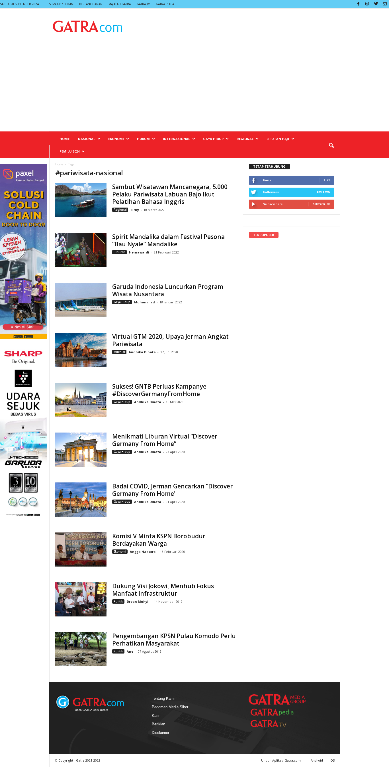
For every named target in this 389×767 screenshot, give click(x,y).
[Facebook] (358, 4)
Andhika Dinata (142, 352)
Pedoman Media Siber (170, 707)
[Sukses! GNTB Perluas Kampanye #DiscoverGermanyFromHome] (81, 400)
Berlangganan (91, 4)
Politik (118, 601)
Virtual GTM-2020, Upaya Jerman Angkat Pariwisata (170, 340)
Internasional (176, 139)
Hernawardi (139, 252)
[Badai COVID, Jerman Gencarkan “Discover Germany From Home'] (81, 499)
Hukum (143, 139)
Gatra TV (143, 4)
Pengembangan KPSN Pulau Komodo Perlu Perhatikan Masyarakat (174, 639)
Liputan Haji (278, 139)
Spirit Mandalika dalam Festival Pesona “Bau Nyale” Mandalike (168, 240)
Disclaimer (160, 733)
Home (64, 139)
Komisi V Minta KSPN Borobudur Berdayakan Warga (158, 539)
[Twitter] (375, 4)
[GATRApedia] (274, 712)
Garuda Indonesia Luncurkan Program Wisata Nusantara (167, 290)
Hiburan (119, 252)
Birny (135, 210)
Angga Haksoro (142, 551)
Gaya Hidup (213, 139)
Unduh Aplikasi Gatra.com (281, 760)
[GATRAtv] (274, 723)
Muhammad (144, 302)
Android (317, 760)
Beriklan (158, 724)
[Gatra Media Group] (277, 699)
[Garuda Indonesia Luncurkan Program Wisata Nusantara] (81, 300)
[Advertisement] (194, 88)
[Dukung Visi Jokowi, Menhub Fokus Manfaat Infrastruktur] (81, 599)
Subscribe (321, 204)
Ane (130, 651)
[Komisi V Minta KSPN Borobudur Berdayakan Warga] (81, 549)
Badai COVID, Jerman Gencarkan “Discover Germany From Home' (172, 490)
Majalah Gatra (119, 4)
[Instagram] (367, 4)
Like (327, 180)
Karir (155, 715)
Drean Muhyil (138, 601)
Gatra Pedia (165, 4)
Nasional (86, 139)
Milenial (119, 352)
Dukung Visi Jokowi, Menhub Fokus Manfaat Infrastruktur (163, 589)
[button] (331, 145)
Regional (245, 139)
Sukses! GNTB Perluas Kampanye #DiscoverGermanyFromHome (159, 390)
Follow (323, 192)
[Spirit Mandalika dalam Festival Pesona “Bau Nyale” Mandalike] (81, 250)
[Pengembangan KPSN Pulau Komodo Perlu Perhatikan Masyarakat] (81, 649)
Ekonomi (116, 139)
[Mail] (384, 4)
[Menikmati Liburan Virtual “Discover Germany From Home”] (81, 450)
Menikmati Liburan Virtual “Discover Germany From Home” (164, 440)
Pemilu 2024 (69, 151)
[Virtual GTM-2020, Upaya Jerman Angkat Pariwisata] (81, 350)
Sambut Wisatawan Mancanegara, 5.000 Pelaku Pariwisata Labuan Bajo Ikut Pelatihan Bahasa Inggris (170, 194)
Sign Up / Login (61, 4)
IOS (332, 760)
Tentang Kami (163, 698)
